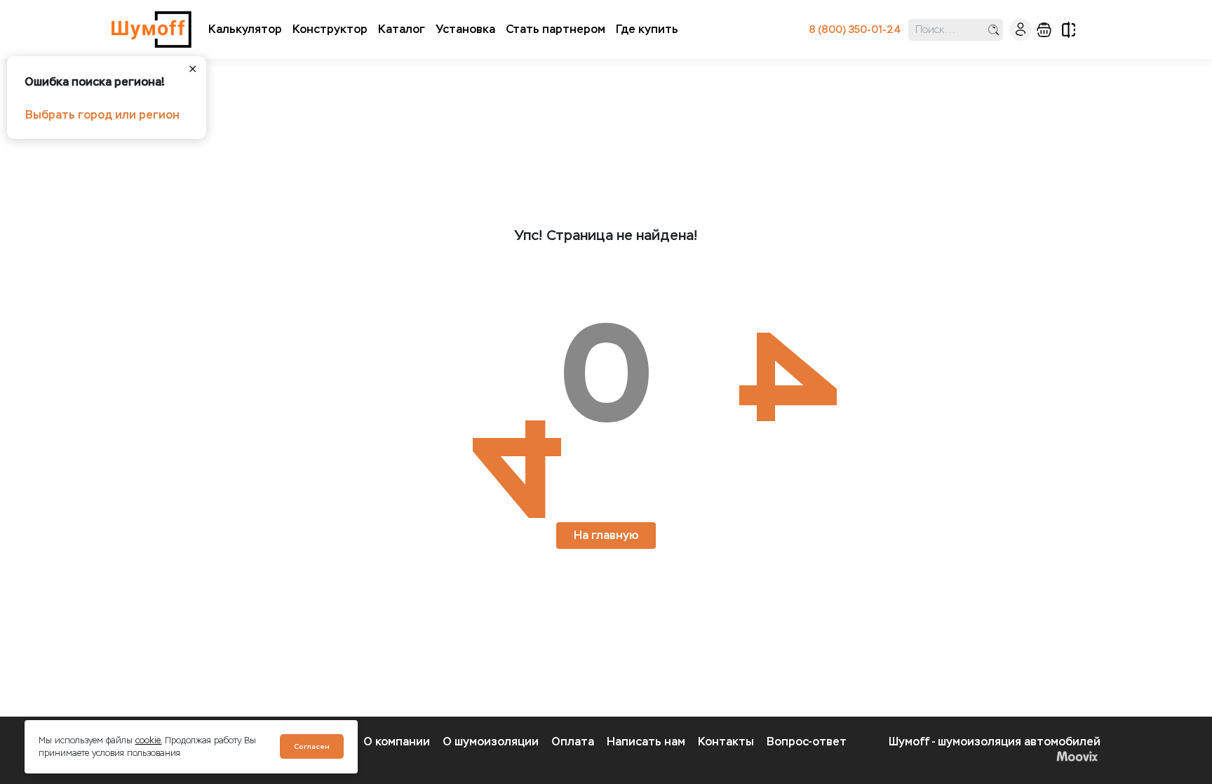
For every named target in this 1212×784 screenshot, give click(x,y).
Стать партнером (555, 29)
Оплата (572, 741)
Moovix (994, 756)
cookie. (148, 740)
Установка (465, 29)
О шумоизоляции (491, 741)
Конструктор (330, 29)
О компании (396, 741)
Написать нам (646, 741)
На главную (606, 535)
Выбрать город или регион (102, 114)
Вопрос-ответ (807, 741)
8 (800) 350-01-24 (855, 30)
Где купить (647, 29)
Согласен (312, 746)
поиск (993, 29)
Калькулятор (245, 29)
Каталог (401, 29)
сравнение (1068, 30)
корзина (1044, 30)
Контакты (726, 741)
